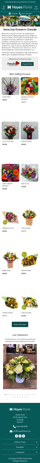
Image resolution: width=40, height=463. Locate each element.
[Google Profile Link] (23, 436)
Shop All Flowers (20, 324)
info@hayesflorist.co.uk (21, 431)
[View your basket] (36, 7)
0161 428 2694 (26, 14)
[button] (5, 395)
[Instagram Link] (20, 436)
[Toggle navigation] (4, 8)
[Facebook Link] (16, 436)
